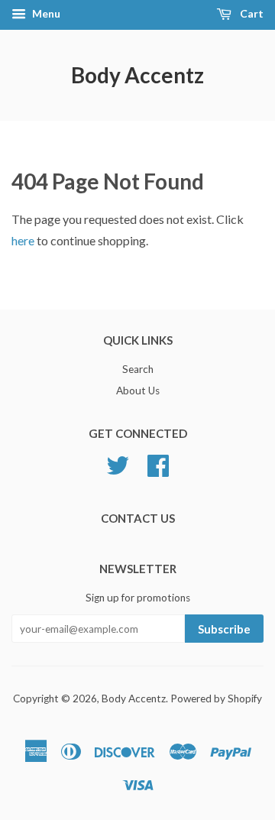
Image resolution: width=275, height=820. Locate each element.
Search (138, 369)
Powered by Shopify (216, 698)
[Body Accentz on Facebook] (158, 463)
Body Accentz (137, 75)
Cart (251, 13)
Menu (45, 13)
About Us (138, 390)
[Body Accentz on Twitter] (117, 463)
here (22, 240)
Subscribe (224, 629)
